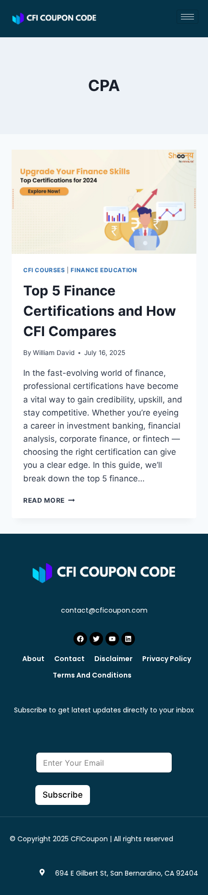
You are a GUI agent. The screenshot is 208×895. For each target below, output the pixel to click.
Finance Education (104, 270)
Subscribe (63, 795)
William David (53, 352)
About (33, 659)
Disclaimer (113, 659)
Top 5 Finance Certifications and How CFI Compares (99, 310)
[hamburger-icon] (187, 17)
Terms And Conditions (92, 675)
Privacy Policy (166, 659)
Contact (69, 659)
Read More (49, 500)
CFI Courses (44, 270)
